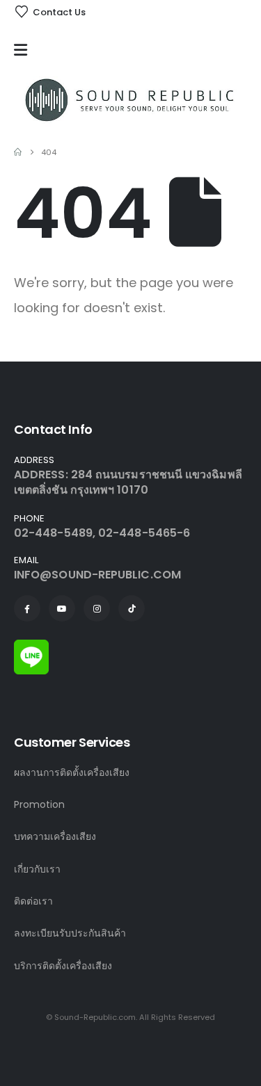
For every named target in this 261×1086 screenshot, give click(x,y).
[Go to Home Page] (18, 152)
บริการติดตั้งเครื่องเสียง (63, 966)
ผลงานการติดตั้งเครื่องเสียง (71, 772)
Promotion (39, 804)
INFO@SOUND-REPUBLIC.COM (97, 575)
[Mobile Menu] (24, 50)
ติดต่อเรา (33, 901)
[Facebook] (27, 608)
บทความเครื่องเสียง (55, 836)
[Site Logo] (130, 99)
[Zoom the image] (31, 647)
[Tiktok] (131, 608)
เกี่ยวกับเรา (37, 869)
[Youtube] (62, 608)
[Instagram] (97, 608)
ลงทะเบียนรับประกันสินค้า (70, 933)
